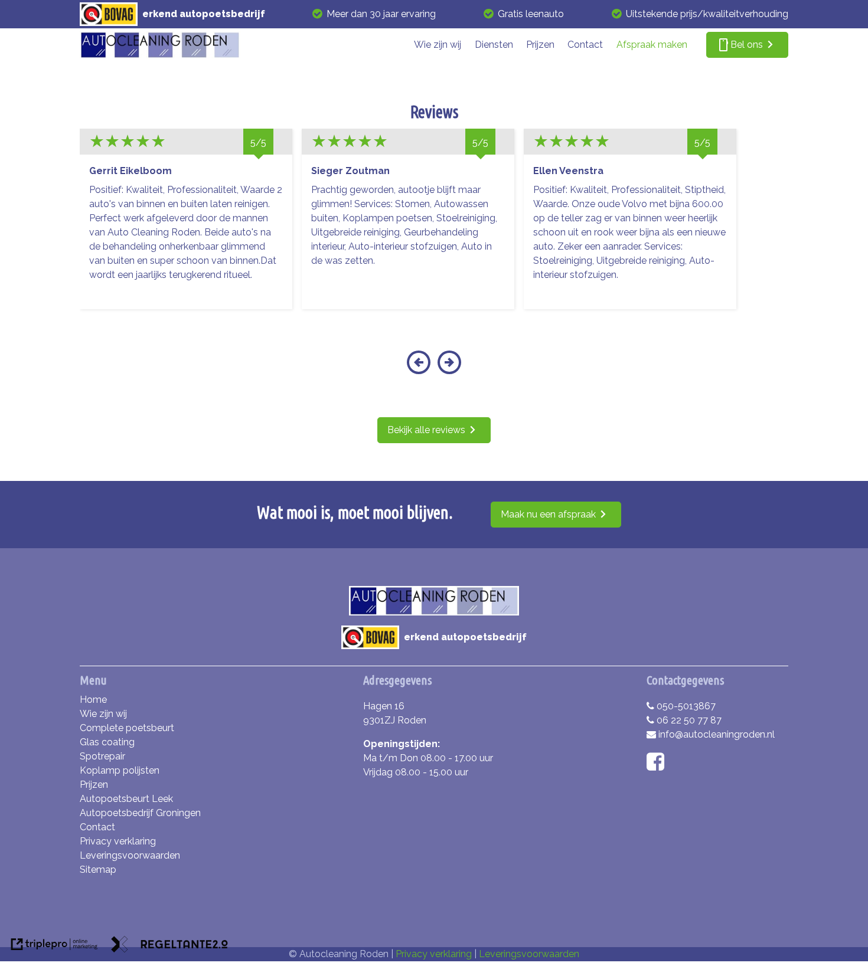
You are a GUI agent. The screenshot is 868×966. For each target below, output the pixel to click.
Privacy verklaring (118, 841)
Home (93, 699)
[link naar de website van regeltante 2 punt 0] (169, 946)
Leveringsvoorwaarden (130, 855)
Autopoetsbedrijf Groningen (140, 812)
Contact (585, 44)
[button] (418, 370)
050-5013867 (686, 706)
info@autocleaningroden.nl (716, 734)
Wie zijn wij (437, 44)
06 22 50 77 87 (689, 720)
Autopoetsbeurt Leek (126, 798)
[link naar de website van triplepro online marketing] (54, 946)
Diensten (494, 44)
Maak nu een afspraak (548, 514)
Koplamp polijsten (119, 770)
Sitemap (98, 869)
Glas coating (107, 742)
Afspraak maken (651, 44)
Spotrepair (102, 756)
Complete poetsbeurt (127, 727)
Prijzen (540, 44)
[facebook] (658, 765)
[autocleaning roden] (160, 44)
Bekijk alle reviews (426, 429)
